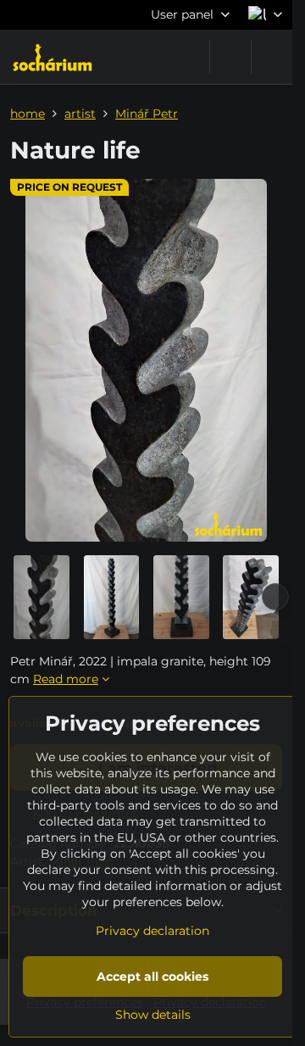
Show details (153, 1014)
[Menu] (272, 57)
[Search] (230, 57)
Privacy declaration (152, 930)
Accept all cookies (152, 976)
